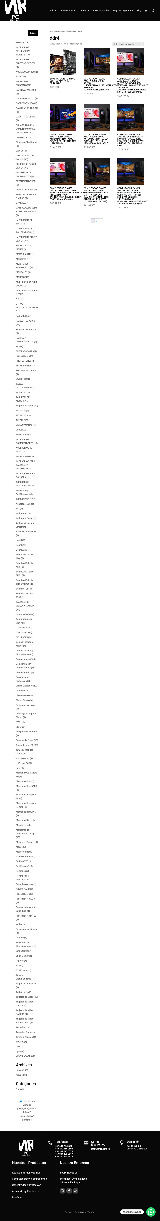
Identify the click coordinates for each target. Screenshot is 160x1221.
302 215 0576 (66, 1151)
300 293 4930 (66, 1156)
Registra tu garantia (123, 10)
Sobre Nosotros (68, 1172)
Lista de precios (101, 10)
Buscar (33, 33)
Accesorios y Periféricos (25, 1191)
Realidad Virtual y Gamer (26, 1172)
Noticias (20, 1089)
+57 (57, 1148)
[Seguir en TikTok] (75, 1191)
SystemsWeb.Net (87, 1212)
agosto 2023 (22, 1070)
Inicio (53, 10)
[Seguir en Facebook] (69, 1191)
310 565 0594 (66, 1148)
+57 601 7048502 (63, 1146)
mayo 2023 (21, 1075)
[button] (151, 1212)
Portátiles (17, 1197)
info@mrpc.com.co (100, 1149)
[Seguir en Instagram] (62, 1191)
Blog (139, 10)
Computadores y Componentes (29, 1178)
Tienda (82, 10)
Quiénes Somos (67, 10)
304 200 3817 (66, 1154)
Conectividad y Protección (26, 1185)
